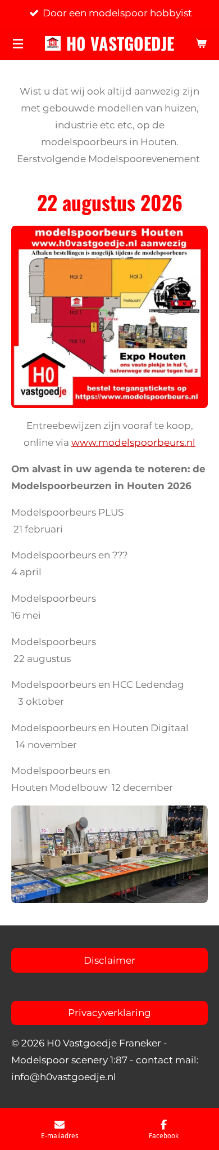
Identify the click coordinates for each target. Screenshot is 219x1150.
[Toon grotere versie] (109, 854)
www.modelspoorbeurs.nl (133, 442)
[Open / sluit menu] (18, 43)
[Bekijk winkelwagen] (201, 43)
